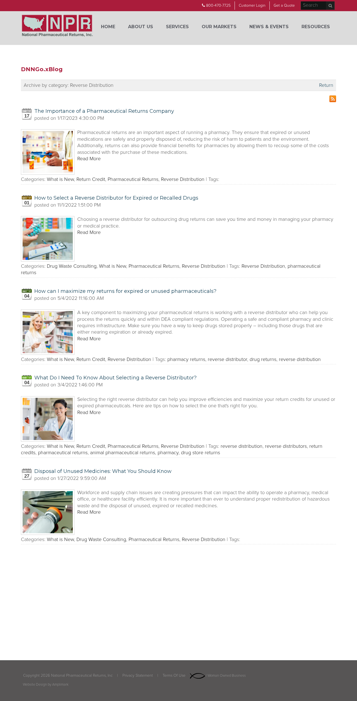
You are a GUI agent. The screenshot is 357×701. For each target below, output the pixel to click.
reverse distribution (300, 359)
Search (330, 5)
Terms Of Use (174, 675)
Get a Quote (284, 5)
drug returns (263, 359)
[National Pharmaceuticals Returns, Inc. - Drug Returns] (57, 26)
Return (326, 85)
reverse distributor (227, 359)
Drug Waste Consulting (72, 266)
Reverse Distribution (182, 179)
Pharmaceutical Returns (133, 179)
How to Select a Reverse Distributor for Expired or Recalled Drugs (116, 198)
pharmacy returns (186, 359)
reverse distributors (286, 446)
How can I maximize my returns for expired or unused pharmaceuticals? (125, 291)
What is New (60, 179)
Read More (89, 158)
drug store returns (200, 452)
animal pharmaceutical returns (122, 452)
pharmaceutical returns (63, 452)
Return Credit (90, 179)
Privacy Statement (137, 675)
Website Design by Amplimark (46, 684)
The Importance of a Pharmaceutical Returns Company (104, 111)
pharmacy (168, 452)
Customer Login (252, 5)
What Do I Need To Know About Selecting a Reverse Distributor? (115, 378)
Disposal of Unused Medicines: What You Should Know (103, 471)
